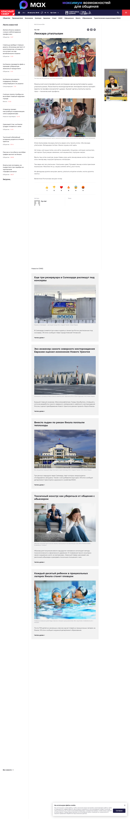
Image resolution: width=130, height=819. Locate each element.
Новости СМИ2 (37, 268)
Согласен (119, 811)
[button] (65, 118)
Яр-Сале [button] (53, 13)
